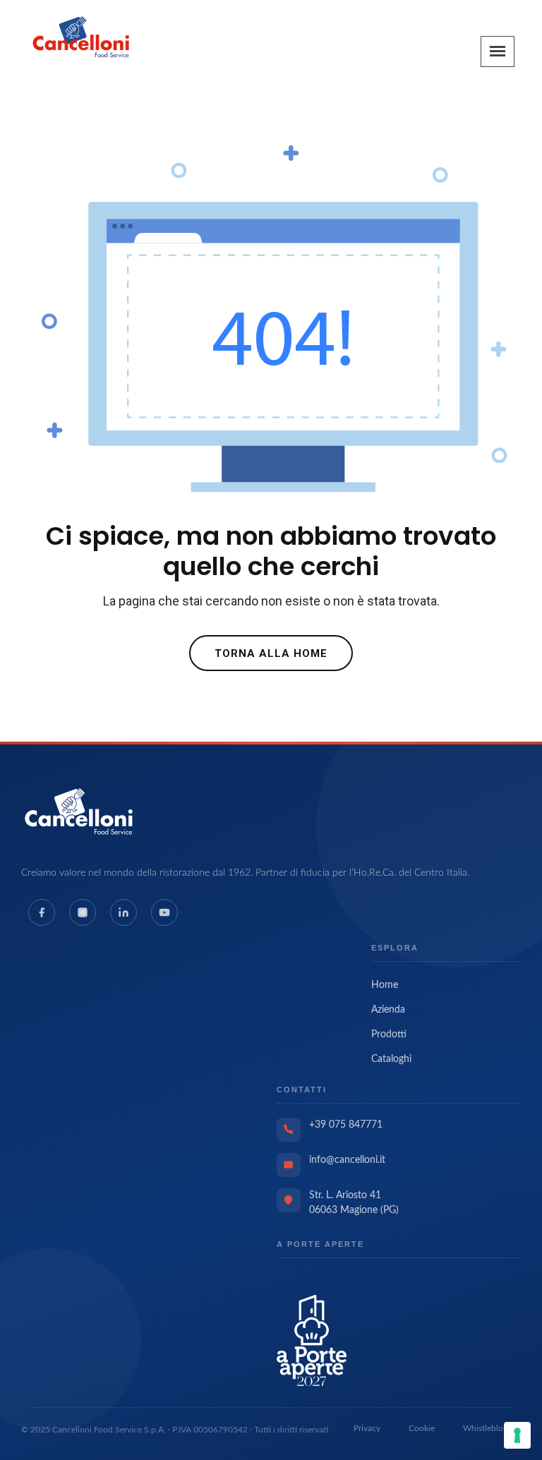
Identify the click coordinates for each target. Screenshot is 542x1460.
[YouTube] (164, 912)
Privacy (367, 1428)
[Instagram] (82, 912)
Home (384, 985)
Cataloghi (391, 1059)
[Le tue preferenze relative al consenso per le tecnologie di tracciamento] (517, 1435)
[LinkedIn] (123, 912)
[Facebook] (41, 912)
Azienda (388, 1010)
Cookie (422, 1428)
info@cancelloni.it (347, 1160)
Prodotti (388, 1034)
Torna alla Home (271, 653)
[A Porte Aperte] (312, 1340)
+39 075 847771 (346, 1125)
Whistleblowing (492, 1428)
